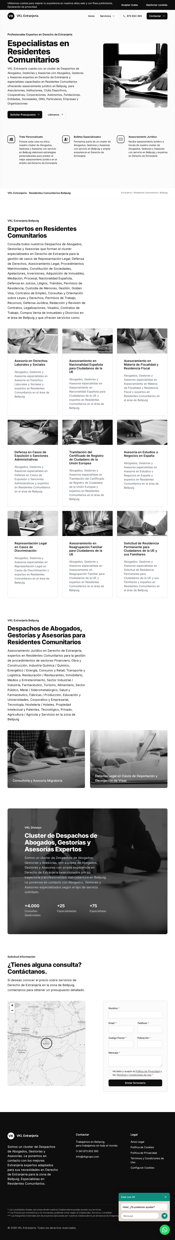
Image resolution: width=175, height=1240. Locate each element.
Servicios (105, 15)
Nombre (114, 1008)
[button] (46, 1043)
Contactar (155, 15)
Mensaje (114, 1052)
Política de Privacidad (148, 1071)
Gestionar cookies (156, 4)
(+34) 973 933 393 (87, 1151)
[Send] (164, 1216)
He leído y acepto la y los (137, 1073)
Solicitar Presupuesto (23, 114)
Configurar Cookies (142, 1167)
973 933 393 (134, 15)
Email (113, 1023)
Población (144, 1037)
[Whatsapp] (165, 1230)
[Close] (165, 1197)
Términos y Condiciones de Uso (133, 1074)
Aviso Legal (137, 1141)
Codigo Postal (117, 1037)
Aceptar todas (129, 4)
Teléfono (143, 1023)
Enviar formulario (135, 1082)
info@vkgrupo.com (87, 1156)
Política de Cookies (142, 1147)
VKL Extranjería (27, 16)
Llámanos (53, 114)
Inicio (91, 15)
